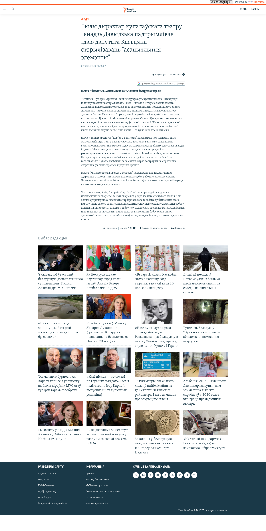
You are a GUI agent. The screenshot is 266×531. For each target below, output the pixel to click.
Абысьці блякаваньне (97, 479)
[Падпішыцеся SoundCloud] (172, 475)
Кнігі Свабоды (46, 485)
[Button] (159, 75)
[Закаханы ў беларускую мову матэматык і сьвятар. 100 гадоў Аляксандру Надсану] (157, 422)
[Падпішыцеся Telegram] (187, 475)
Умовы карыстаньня (97, 503)
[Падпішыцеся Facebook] (143, 475)
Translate (259, 2)
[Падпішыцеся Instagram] (180, 475)
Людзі (85, 19)
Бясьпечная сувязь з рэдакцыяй (103, 491)
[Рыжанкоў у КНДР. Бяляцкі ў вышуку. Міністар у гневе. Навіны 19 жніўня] (60, 413)
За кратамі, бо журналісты (52, 503)
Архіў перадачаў (47, 491)
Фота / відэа (44, 497)
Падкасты (43, 479)
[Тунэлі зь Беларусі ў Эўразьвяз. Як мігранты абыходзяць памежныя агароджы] (205, 311)
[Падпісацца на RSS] (194, 475)
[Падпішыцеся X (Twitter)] (150, 475)
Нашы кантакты (94, 497)
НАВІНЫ (255, 9)
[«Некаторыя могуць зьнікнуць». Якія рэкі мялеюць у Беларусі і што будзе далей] (60, 306)
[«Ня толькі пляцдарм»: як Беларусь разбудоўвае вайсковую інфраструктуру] (205, 422)
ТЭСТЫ (243, 9)
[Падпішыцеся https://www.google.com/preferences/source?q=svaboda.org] (136, 475)
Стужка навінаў (47, 474)
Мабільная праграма (97, 485)
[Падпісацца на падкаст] (165, 475)
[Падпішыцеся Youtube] (158, 475)
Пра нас (90, 474)
